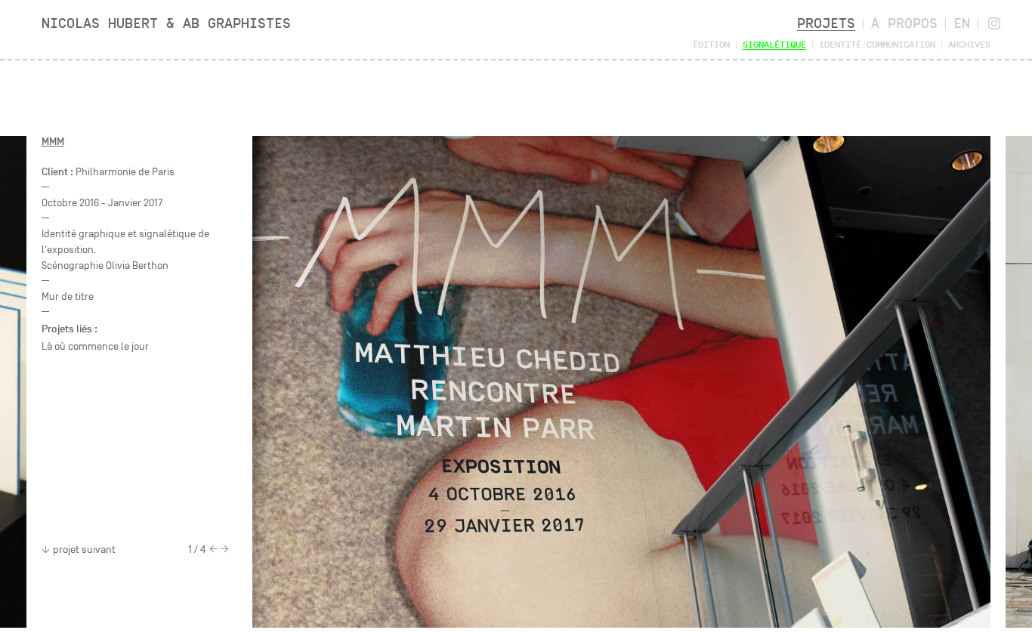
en (961, 23)
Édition (711, 44)
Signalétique (774, 44)
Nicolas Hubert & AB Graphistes (166, 23)
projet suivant (84, 549)
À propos (904, 23)
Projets (826, 23)
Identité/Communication (877, 44)
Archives (969, 44)
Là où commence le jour (95, 346)
